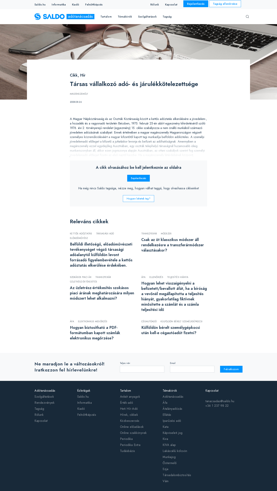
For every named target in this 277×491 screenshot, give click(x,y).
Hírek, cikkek (129, 415)
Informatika (59, 4)
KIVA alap (169, 445)
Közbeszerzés (129, 421)
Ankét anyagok (130, 396)
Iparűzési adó (172, 421)
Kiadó (75, 4)
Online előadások (132, 427)
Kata (165, 427)
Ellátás (167, 415)
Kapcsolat (171, 4)
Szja (165, 469)
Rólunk (154, 4)
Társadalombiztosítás (177, 475)
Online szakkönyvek (133, 433)
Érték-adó (126, 402)
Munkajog (169, 457)
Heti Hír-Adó (129, 409)
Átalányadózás (172, 409)
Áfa (165, 402)
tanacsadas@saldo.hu (219, 401)
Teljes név (125, 363)
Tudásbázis (127, 451)
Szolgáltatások (44, 396)
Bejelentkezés (195, 4)
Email (173, 363)
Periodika (126, 439)
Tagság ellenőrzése (225, 4)
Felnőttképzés (94, 4)
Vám (166, 481)
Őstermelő (170, 463)
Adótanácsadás (173, 396)
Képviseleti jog (173, 433)
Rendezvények (44, 402)
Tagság (167, 16)
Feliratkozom (231, 369)
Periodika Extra (130, 445)
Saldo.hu (40, 4)
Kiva (165, 439)
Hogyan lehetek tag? (138, 198)
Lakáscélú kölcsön (175, 451)
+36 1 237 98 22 (217, 406)
